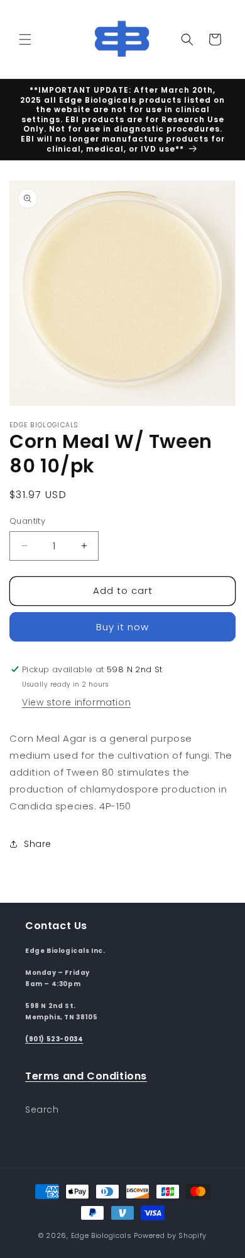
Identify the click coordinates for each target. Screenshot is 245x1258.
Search (42, 1109)
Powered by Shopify (170, 1235)
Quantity (27, 521)
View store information (76, 702)
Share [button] (38, 844)
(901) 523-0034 (54, 1039)
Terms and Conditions (86, 1076)
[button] (25, 39)
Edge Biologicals (101, 1235)
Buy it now (122, 626)
